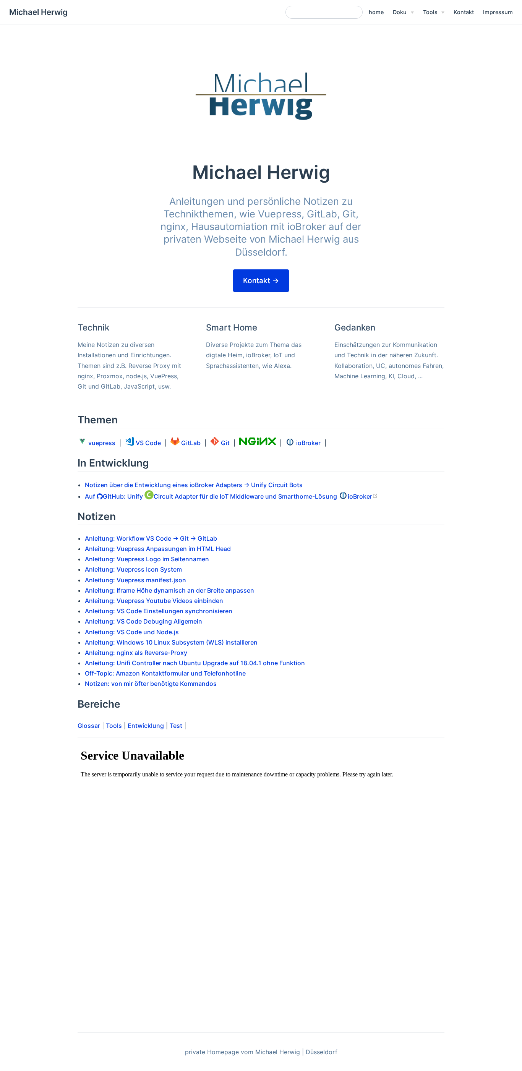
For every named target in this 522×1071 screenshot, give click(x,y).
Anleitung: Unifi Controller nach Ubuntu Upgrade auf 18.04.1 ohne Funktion (195, 663)
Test (176, 725)
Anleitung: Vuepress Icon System (133, 569)
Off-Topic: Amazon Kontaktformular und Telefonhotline (165, 673)
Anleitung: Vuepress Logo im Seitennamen (147, 559)
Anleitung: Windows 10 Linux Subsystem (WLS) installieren (171, 642)
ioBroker (308, 443)
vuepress (101, 443)
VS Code (147, 443)
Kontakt (464, 12)
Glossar (89, 725)
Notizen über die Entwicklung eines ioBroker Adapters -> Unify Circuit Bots (194, 485)
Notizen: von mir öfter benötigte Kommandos (151, 683)
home (376, 12)
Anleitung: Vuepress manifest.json (135, 580)
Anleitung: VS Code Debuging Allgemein (143, 621)
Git (224, 443)
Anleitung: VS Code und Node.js (132, 632)
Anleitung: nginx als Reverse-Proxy (136, 652)
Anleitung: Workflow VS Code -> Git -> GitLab (151, 538)
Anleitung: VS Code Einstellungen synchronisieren (158, 611)
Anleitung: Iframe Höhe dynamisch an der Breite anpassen (169, 590)
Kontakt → (261, 280)
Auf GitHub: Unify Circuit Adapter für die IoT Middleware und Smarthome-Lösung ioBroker (228, 496)
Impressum (498, 12)
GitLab (190, 443)
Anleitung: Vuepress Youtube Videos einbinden (154, 600)
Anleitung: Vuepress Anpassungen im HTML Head (158, 549)
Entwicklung (146, 725)
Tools (114, 725)
